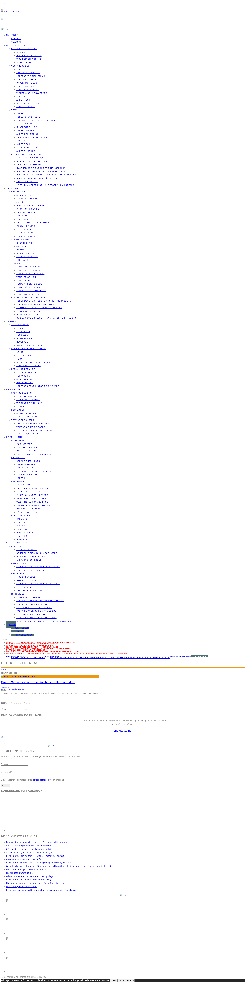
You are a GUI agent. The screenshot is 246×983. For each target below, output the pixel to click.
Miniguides (17, 594)
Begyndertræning (27, 199)
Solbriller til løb (27, 103)
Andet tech (23, 100)
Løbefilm (21, 478)
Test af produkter (22, 420)
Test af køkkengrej (28, 434)
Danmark (21, 519)
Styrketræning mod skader (33, 362)
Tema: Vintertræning (29, 267)
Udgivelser (31, 658)
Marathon (22, 529)
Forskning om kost (28, 400)
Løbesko (21, 69)
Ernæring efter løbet (30, 590)
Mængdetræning (26, 212)
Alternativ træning (28, 366)
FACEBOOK (186, 656)
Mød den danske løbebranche (34, 454)
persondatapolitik (41, 779)
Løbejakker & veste (28, 73)
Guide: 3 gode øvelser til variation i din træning (46, 318)
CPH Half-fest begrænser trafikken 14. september (32, 644)
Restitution (23, 229)
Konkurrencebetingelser (106, 658)
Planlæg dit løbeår (28, 597)
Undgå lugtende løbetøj (31, 161)
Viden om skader (26, 372)
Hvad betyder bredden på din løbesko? (40, 178)
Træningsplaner (26, 233)
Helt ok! (114, 980)
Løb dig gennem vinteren (31, 604)
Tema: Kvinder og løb (29, 284)
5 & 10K (20, 202)
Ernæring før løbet (28, 560)
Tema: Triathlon (26, 277)
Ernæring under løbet (30, 570)
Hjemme (20, 250)
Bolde (20, 352)
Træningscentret (27, 257)
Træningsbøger (26, 236)
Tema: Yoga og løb (27, 294)
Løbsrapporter (20, 516)
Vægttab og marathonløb (32, 488)
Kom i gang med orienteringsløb (36, 618)
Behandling (23, 376)
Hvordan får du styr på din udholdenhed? (26, 869)
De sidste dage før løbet (32, 556)
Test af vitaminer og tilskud (34, 430)
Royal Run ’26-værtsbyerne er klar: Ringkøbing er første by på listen (42, 652)
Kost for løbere (26, 396)
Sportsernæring (21, 393)
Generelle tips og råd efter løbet (38, 584)
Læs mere (130, 980)
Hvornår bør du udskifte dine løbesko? (40, 168)
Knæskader (23, 332)
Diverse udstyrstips (29, 56)
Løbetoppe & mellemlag (30, 76)
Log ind (19, 631)
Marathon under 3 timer (31, 499)
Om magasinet (18, 658)
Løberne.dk (5, 687)
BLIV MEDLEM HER (123, 730)
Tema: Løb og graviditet (31, 291)
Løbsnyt (16, 39)
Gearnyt (21, 52)
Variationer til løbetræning (34, 223)
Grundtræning (25, 243)
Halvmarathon (25, 533)
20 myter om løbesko (29, 165)
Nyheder (12, 35)
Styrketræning (20, 240)
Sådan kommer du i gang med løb (36, 611)
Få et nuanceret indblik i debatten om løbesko (45, 185)
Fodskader (22, 328)
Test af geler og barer (30, 427)
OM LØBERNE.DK (52, 656)
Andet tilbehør (25, 107)
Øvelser (21, 246)
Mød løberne (24, 444)
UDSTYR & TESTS (17, 45)
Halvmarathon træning (30, 206)
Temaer (15, 263)
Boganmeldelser (26, 475)
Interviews (18, 441)
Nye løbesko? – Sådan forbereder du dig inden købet (49, 175)
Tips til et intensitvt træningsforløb (40, 601)
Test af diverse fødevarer (32, 424)
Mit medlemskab (24, 635)
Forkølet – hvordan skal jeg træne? (39, 308)
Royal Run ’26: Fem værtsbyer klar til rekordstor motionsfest (35, 855)
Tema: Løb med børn (28, 287)
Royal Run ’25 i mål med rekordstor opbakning (28, 879)
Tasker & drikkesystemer (31, 93)
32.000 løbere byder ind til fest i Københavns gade (32, 647)
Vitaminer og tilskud (29, 403)
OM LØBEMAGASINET (15, 656)
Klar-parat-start (18, 543)
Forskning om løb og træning (34, 471)
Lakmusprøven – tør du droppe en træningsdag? (29, 876)
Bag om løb (18, 458)
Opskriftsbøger (26, 413)
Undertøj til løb (26, 83)
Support (41, 658)
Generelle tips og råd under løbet (38, 567)
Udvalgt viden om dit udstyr (29, 154)
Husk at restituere (28, 314)
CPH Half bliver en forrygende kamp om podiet (30, 645)
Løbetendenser (25, 464)
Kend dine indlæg (27, 182)
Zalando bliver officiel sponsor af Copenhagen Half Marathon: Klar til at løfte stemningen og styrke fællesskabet (67, 653)
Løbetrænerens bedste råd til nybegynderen (44, 301)
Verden (20, 526)
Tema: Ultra (23, 280)
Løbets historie (26, 468)
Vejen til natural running (32, 502)
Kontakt (69, 658)
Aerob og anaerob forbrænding (36, 304)
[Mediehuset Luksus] (123, 895)
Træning (12, 188)
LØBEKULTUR (14, 437)
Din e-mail (6, 772)
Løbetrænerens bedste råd (28, 297)
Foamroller (23, 355)
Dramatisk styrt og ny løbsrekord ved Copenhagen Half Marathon (41, 642)
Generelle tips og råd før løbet (36, 553)
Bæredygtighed (25, 62)
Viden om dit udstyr (28, 59)
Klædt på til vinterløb (30, 158)
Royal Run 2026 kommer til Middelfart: (25, 650)
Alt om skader (20, 325)
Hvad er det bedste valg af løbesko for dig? (44, 171)
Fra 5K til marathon (28, 492)
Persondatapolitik (83, 658)
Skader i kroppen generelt (33, 345)
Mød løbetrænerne (28, 447)
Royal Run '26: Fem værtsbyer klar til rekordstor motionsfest (38, 648)
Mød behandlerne (27, 451)
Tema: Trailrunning (28, 270)
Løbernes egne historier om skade (37, 386)
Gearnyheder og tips (24, 49)
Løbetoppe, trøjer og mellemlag (36, 120)
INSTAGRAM (175, 656)
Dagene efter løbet (28, 580)
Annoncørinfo (127, 658)
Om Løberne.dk (57, 658)
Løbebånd (22, 219)
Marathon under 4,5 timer (32, 495)
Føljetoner (18, 482)
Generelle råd (25, 195)
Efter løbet (18, 573)
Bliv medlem (21, 628)
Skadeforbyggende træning (28, 349)
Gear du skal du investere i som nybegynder (43, 621)
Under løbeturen (27, 253)
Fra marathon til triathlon (33, 505)
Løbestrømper (25, 86)
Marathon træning (27, 209)
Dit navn (6, 764)
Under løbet (19, 563)
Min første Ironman (28, 509)
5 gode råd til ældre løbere (34, 608)
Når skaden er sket (23, 369)
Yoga (19, 359)
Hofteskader (24, 338)
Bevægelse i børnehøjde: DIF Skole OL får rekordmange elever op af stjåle (41, 889)
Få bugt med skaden (28, 512)
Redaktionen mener (28, 461)
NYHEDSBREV (201, 656)
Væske (20, 407)
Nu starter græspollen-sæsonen (21, 886)
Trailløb (21, 536)
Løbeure (21, 96)
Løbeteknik (23, 216)
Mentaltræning (25, 226)
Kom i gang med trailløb (31, 614)
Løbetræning (19, 192)
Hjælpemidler (24, 383)
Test (14, 110)
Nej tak (121, 980)
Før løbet (17, 546)
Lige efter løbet (26, 577)
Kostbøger (18, 410)
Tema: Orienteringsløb (30, 274)
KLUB (12, 624)
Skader (11, 321)
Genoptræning (25, 379)
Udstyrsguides (20, 66)
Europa (20, 522)
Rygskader (22, 342)
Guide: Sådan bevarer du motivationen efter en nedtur (38, 682)
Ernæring (13, 389)
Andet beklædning (27, 90)
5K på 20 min (23, 485)
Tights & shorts (26, 79)
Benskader (22, 335)
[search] (26, 709)
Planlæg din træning (29, 311)
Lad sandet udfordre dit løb (19, 872)
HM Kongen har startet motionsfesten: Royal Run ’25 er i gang (36, 883)
